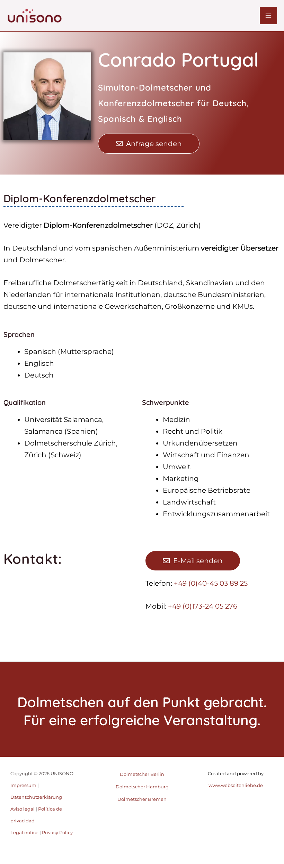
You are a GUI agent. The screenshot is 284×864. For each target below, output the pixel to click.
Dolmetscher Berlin (142, 774)
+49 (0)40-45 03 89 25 (211, 583)
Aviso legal (22, 809)
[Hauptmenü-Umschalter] (268, 15)
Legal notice (24, 832)
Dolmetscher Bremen (142, 799)
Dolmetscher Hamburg (142, 786)
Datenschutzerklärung (36, 797)
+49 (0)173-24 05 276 (202, 606)
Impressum (23, 785)
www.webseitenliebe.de (235, 785)
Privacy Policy (57, 832)
